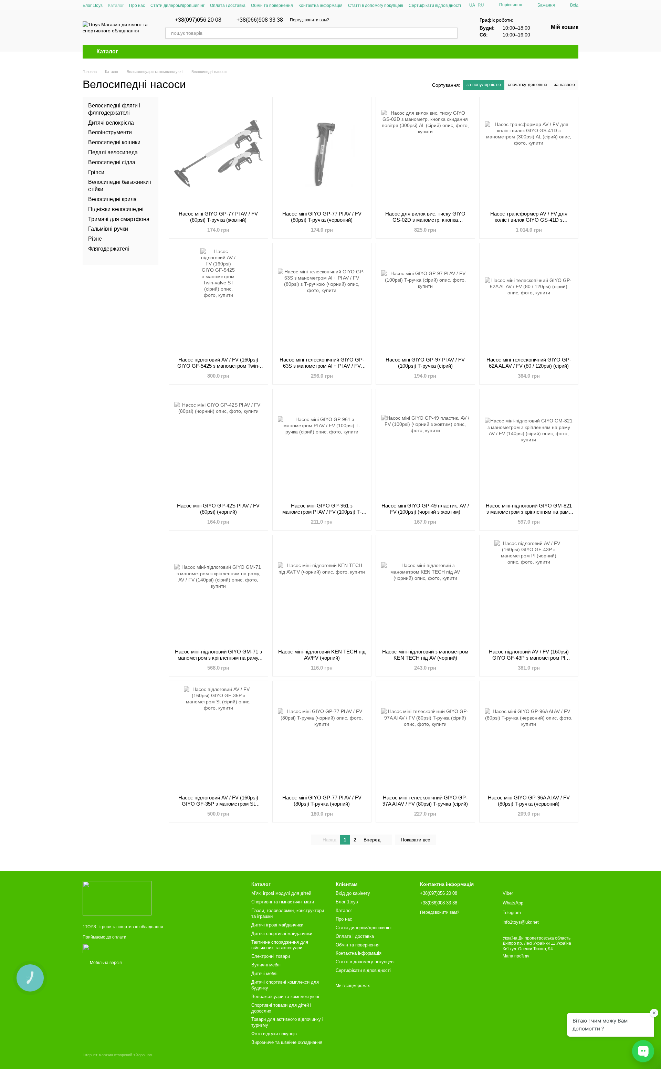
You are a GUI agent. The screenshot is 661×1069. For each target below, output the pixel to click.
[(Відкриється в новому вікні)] (87, 948)
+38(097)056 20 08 (198, 20)
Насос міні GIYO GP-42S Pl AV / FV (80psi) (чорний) (218, 509)
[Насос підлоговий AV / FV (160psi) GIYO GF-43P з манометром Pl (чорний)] (529, 591)
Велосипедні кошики (114, 142)
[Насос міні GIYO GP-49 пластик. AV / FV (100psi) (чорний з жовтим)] (425, 445)
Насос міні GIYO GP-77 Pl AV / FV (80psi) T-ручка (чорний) (321, 801)
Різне (95, 239)
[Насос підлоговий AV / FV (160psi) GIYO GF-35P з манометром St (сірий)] (218, 737)
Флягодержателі (108, 249)
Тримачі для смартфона (118, 219)
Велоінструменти (110, 132)
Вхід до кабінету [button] (353, 893)
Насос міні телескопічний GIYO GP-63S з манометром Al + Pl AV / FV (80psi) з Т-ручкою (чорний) (322, 366)
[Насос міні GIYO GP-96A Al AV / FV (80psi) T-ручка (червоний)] (529, 737)
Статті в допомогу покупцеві (375, 5)
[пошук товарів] (452, 33)
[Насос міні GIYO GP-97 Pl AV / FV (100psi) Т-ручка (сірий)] (425, 300)
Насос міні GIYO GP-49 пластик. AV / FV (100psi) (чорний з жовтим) (425, 509)
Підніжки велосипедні (116, 209)
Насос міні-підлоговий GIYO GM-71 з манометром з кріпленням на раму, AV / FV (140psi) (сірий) (218, 658)
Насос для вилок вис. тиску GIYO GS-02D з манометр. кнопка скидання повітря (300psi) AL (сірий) (425, 220)
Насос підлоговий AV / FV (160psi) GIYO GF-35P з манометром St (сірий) (218, 804)
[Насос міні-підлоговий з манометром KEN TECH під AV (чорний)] (425, 591)
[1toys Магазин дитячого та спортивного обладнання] (117, 897)
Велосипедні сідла (111, 162)
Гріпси (96, 172)
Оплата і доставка (227, 5)
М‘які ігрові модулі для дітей (281, 893)
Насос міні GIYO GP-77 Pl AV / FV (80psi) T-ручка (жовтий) (218, 217)
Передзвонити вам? (309, 20)
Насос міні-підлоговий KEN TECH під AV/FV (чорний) (322, 655)
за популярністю (483, 84)
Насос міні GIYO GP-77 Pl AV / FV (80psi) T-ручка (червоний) (321, 217)
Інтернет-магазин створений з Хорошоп (117, 1055)
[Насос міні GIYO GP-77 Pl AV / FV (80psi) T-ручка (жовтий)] (218, 154)
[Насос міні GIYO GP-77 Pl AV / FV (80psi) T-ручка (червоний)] (322, 154)
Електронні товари (270, 956)
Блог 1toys (93, 5)
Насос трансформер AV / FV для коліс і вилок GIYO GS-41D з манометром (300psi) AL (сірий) (528, 220)
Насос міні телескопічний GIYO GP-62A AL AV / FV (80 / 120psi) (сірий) (528, 363)
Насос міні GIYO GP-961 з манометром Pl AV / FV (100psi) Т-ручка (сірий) (321, 512)
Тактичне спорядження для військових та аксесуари (279, 945)
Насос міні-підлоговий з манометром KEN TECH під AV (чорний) (425, 655)
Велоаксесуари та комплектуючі (285, 996)
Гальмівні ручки (108, 229)
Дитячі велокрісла (111, 122)
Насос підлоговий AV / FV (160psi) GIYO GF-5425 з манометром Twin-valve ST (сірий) (218, 366)
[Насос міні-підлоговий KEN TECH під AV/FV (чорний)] (322, 591)
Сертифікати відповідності (435, 5)
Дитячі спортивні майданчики (281, 933)
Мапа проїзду (516, 956)
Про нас (137, 5)
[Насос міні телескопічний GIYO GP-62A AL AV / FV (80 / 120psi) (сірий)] (529, 300)
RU (481, 5)
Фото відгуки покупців (274, 1033)
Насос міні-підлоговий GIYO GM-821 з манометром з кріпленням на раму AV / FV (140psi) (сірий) (529, 512)
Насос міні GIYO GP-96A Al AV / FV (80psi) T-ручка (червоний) (529, 801)
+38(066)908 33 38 (260, 20)
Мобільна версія (105, 962)
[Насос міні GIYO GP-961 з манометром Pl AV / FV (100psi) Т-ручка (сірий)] (322, 445)
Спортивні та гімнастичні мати (282, 901)
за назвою (564, 84)
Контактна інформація (320, 5)
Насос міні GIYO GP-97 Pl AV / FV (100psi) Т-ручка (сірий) (425, 363)
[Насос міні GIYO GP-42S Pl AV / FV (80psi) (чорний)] (218, 445)
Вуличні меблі (266, 964)
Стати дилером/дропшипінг (177, 5)
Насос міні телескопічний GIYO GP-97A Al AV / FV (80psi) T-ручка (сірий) (425, 801)
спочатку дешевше (527, 84)
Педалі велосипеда (113, 152)
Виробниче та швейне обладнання (286, 1042)
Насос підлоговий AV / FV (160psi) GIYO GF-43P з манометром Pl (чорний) (529, 658)
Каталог (116, 5)
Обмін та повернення (272, 5)
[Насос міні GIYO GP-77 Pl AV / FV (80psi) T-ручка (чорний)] (322, 737)
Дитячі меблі (264, 973)
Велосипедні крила (112, 199)
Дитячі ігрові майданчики (277, 924)
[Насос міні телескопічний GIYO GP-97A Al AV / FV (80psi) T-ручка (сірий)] (425, 737)
